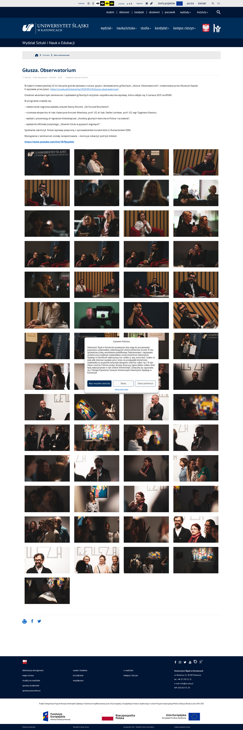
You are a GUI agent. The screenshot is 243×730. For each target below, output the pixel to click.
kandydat (139, 12)
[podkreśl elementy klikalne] (151, 3)
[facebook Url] (175, 662)
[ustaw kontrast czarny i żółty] (107, 3)
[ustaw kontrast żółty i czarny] (111, 3)
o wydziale (128, 670)
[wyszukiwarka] (219, 12)
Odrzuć (123, 383)
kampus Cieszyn (131, 675)
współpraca (78, 680)
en (218, 3)
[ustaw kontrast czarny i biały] (97, 3)
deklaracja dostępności (32, 670)
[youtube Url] (190, 662)
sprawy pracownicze (31, 690)
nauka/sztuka (126, 27)
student (110, 12)
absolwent (154, 12)
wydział (106, 27)
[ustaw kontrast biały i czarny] (102, 3)
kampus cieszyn (183, 27)
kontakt (202, 3)
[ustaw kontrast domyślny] (88, 3)
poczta (190, 3)
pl (213, 3)
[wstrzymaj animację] (146, 3)
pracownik (170, 12)
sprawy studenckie (30, 685)
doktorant (124, 12)
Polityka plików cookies (121, 389)
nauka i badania (80, 670)
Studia (145, 27)
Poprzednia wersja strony (81, 727)
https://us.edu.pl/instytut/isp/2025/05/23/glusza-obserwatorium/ (84, 89)
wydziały (184, 12)
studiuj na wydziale (31, 680)
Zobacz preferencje (145, 383)
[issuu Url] (195, 662)
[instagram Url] (180, 662)
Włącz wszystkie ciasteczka (99, 383)
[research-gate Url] (201, 662)
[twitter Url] (185, 662)
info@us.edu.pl (186, 683)
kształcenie (78, 675)
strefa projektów (166, 3)
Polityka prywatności (28, 727)
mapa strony (28, 675)
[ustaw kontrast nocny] (93, 3)
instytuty (201, 12)
